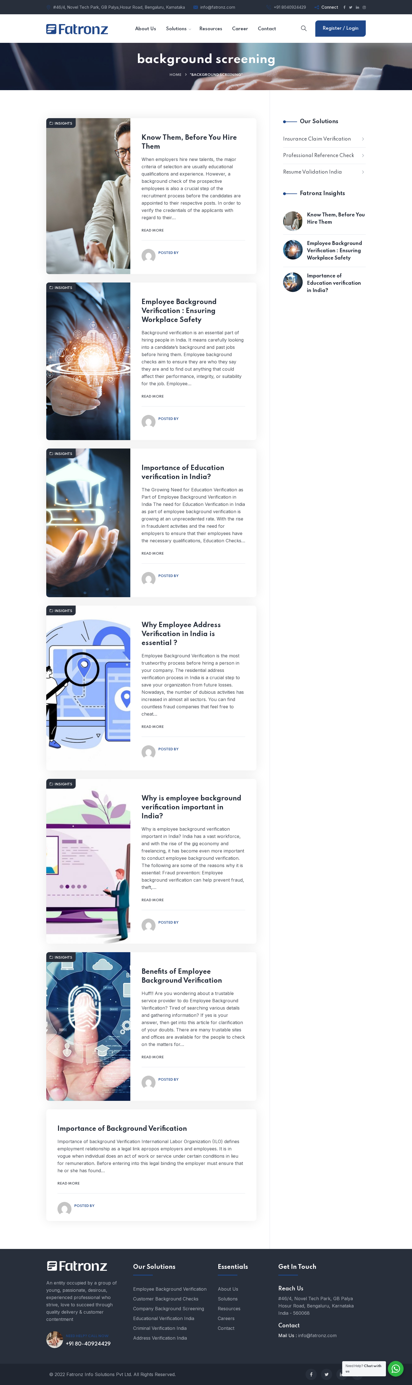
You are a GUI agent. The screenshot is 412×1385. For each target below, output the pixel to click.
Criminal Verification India (160, 1328)
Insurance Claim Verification (317, 139)
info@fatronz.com (217, 7)
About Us (228, 1289)
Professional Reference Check (318, 155)
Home (175, 75)
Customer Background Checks (165, 1299)
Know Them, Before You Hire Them (189, 142)
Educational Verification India (163, 1318)
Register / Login (340, 28)
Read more (153, 230)
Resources (229, 1308)
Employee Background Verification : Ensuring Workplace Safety (179, 311)
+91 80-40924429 (88, 1344)
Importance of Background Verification (122, 1128)
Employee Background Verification (170, 1289)
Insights (63, 123)
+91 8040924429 (290, 7)
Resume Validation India (312, 172)
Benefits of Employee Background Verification (182, 976)
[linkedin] (342, 1374)
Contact (226, 1328)
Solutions (228, 1299)
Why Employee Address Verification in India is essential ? (181, 634)
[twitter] (326, 1374)
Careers (226, 1318)
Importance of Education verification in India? (183, 473)
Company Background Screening (168, 1308)
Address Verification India (160, 1338)
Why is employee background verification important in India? (191, 807)
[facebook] (311, 1374)
